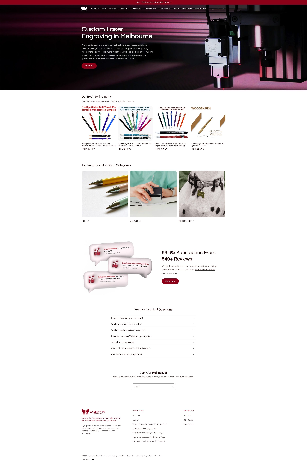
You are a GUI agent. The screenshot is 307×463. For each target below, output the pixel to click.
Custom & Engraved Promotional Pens (150, 424)
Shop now (170, 281)
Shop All (89, 66)
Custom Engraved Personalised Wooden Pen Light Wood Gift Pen (207, 145)
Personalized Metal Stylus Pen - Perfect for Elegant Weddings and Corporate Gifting (170, 145)
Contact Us (189, 424)
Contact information (127, 456)
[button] (113, 8)
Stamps (134, 221)
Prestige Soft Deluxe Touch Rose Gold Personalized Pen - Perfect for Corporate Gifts (99, 145)
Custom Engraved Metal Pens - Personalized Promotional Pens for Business (134, 145)
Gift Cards (188, 420)
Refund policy (142, 456)
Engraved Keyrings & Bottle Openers (149, 441)
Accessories (185, 221)
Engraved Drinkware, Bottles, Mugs (148, 433)
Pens (84, 221)
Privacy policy (112, 456)
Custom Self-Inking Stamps (145, 428)
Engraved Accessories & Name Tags (149, 437)
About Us (188, 416)
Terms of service (155, 456)
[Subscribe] (172, 386)
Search (136, 420)
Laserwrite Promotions (96, 456)
